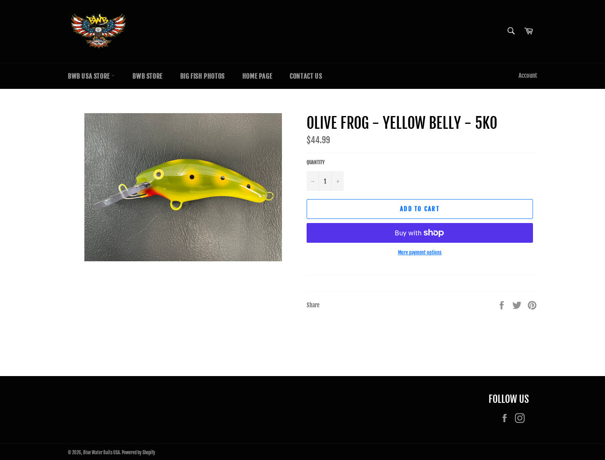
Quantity (316, 162)
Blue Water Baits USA (101, 452)
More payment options (420, 252)
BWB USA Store (89, 76)
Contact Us (306, 76)
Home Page (257, 76)
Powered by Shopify (138, 452)
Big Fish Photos (202, 76)
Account (528, 75)
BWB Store (147, 76)
